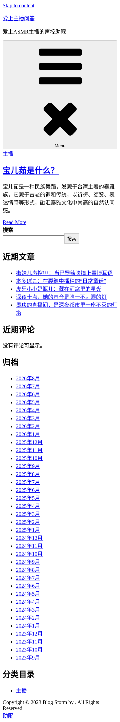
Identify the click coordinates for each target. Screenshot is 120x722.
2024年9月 (28, 562)
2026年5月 (28, 402)
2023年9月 (28, 658)
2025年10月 (29, 458)
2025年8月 (28, 474)
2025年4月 (28, 506)
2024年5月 (28, 594)
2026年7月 (28, 386)
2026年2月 (28, 426)
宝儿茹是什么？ (31, 170)
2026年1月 (28, 434)
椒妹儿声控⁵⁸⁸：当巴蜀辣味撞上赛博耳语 (64, 273)
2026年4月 (28, 410)
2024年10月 (29, 554)
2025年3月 (28, 514)
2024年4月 (28, 602)
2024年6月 (28, 586)
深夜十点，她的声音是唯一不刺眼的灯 (61, 297)
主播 (8, 154)
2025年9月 (28, 466)
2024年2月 (28, 618)
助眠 (8, 716)
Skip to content (18, 5)
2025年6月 (28, 490)
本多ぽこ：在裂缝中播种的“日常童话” (61, 281)
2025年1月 (28, 530)
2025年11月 (29, 450)
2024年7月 (28, 578)
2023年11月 (29, 642)
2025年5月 (28, 498)
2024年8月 (28, 570)
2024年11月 (29, 546)
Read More (14, 222)
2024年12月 (29, 538)
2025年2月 (28, 522)
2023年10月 (29, 650)
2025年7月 (28, 482)
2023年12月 (29, 634)
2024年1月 (28, 626)
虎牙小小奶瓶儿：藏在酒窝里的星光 (58, 289)
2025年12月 (29, 442)
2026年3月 (28, 418)
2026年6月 (28, 394)
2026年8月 (28, 378)
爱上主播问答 (19, 18)
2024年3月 (28, 610)
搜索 (8, 230)
